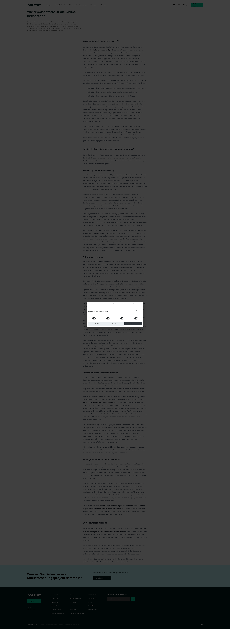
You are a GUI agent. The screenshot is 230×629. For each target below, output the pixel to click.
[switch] (108, 318)
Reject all (97, 323)
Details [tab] (115, 303)
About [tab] (134, 303)
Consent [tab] (96, 303)
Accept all (133, 323)
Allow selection (115, 323)
